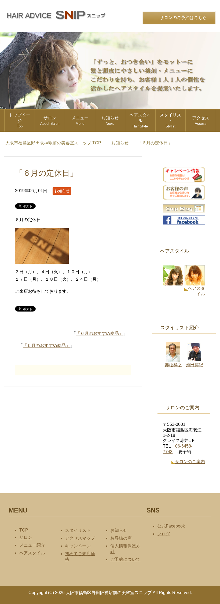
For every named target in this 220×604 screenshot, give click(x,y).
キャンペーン (78, 546)
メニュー (80, 121)
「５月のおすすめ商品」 (46, 345)
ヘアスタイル (140, 120)
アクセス (200, 121)
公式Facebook (171, 526)
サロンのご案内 (190, 461)
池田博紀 (194, 365)
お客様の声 (121, 538)
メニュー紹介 (32, 545)
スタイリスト (170, 120)
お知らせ (110, 121)
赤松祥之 (173, 365)
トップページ (19, 120)
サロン (49, 121)
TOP (56, 143)
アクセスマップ (80, 538)
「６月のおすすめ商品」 (99, 333)
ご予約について (125, 559)
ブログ (163, 534)
